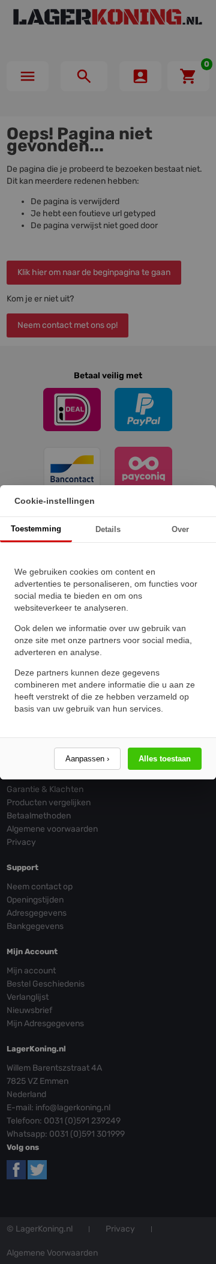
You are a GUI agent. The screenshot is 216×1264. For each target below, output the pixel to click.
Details (108, 529)
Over (180, 529)
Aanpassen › (87, 758)
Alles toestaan (165, 758)
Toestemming (36, 528)
